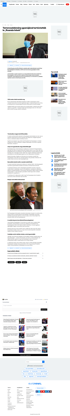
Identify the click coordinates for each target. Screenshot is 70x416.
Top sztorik (54, 72)
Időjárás (18, 392)
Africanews (19, 400)
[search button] (34, 1)
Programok (10, 403)
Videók (9, 401)
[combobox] (40, 1)
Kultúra (37, 4)
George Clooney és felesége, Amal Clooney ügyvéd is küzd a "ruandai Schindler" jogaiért (23, 253)
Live (67, 4)
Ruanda (24, 262)
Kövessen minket (20, 395)
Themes (9, 387)
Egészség (46, 4)
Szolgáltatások (19, 387)
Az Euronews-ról (29, 389)
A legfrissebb (12, 4)
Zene (23, 373)
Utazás (30, 4)
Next (34, 4)
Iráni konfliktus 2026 (40, 368)
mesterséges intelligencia (41, 376)
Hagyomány (31, 376)
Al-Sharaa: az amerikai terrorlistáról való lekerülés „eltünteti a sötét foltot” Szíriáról (22, 255)
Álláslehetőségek (29, 400)
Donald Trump (30, 373)
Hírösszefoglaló (19, 390)
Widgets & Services (20, 398)
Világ (21, 4)
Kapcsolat (28, 399)
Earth (41, 4)
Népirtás (18, 262)
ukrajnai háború (26, 371)
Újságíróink (10, 404)
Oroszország (38, 373)
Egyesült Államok (44, 371)
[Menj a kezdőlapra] (5, 5)
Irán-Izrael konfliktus (29, 368)
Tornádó (45, 373)
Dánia (25, 376)
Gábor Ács (10, 61)
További (27, 387)
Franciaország (34, 371)
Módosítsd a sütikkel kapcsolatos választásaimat (30, 406)
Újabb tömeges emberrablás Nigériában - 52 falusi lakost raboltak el (19, 258)
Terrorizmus (11, 262)
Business (25, 4)
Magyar (3, 1)
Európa (17, 4)
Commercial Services (30, 390)
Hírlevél (38, 394)
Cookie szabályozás (29, 395)
